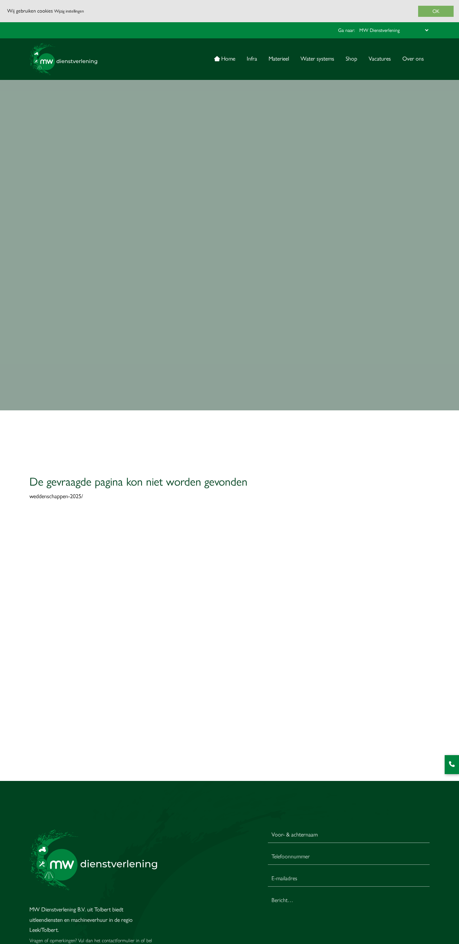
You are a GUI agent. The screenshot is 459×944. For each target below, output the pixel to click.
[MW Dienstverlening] (63, 59)
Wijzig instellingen (69, 11)
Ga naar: (346, 30)
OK (435, 11)
